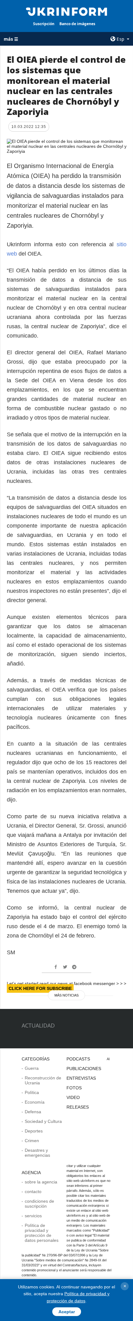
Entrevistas (81, 1078)
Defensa (33, 1111)
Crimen (32, 1140)
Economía (35, 1102)
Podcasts (78, 1058)
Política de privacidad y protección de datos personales (41, 1233)
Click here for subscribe (40, 988)
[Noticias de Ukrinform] (66, 11)
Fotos (74, 1087)
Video (73, 1097)
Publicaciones (83, 1068)
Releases (77, 1107)
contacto (33, 1191)
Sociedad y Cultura (43, 1121)
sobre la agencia (41, 1181)
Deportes (34, 1130)
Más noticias (66, 995)
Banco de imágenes (77, 23)
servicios (33, 1215)
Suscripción (43, 23)
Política (32, 1092)
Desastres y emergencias (37, 1153)
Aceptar (66, 1311)
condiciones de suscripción (39, 1204)
